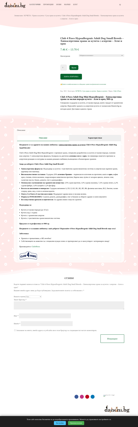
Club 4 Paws (117, 91)
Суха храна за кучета (53, 15)
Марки (67, 4)
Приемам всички (76, 423)
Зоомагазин (18, 15)
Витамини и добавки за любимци (47, 406)
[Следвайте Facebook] (76, 397)
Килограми (65, 56)
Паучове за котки (41, 393)
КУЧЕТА (27, 15)
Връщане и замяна (7, 384)
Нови (58, 4)
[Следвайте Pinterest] (87, 397)
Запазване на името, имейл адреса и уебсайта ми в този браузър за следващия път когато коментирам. (56, 330)
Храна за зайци (40, 398)
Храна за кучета (38, 15)
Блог (75, 4)
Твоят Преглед (20, 300)
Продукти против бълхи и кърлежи (48, 402)
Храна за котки (40, 389)
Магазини (107, 384)
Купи (74, 67)
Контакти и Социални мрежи (115, 389)
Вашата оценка (20, 297)
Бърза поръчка (71, 77)
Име (16, 316)
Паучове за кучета (41, 384)
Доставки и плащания (8, 380)
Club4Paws (35, 247)
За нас (106, 380)
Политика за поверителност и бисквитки (16, 398)
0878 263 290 (81, 376)
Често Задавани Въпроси (10, 389)
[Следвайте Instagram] (82, 397)
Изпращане (112, 338)
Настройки (60, 423)
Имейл (17, 324)
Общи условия (5, 393)
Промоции (48, 4)
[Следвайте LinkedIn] (93, 397)
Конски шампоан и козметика (46, 411)
